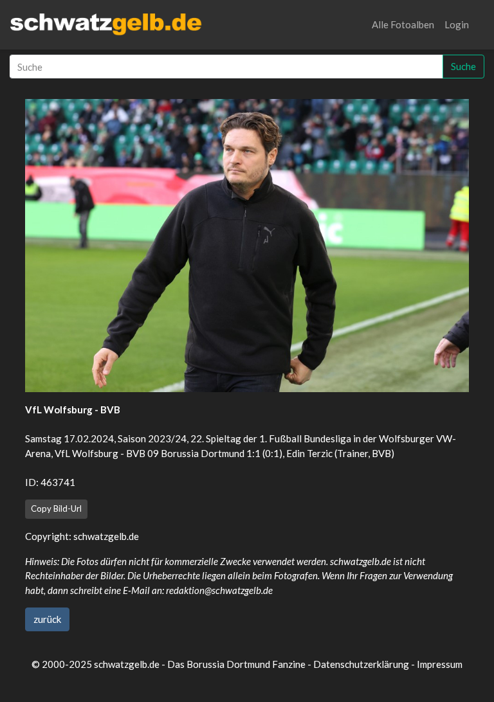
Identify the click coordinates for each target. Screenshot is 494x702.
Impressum (439, 664)
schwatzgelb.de (106, 536)
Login (456, 24)
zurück (47, 619)
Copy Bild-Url (56, 508)
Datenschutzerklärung (361, 664)
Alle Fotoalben (403, 24)
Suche (463, 66)
